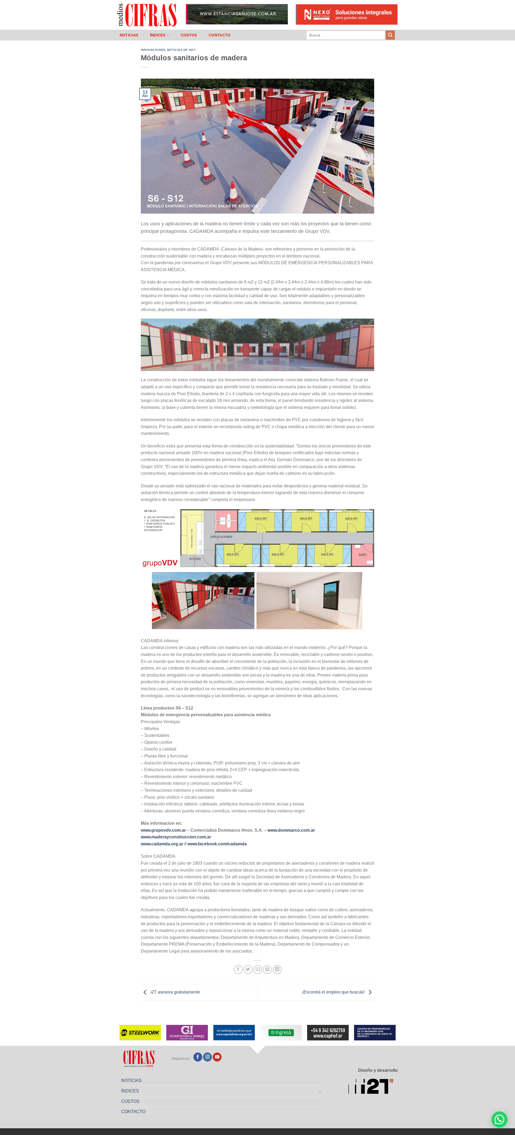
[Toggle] (320, 1091)
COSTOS (189, 35)
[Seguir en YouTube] (217, 1057)
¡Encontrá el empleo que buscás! (334, 992)
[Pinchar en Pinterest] (267, 969)
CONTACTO (219, 35)
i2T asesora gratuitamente (174, 992)
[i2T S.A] (373, 1087)
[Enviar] (390, 35)
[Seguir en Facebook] (197, 1057)
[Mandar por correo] (257, 969)
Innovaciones (153, 49)
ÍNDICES (157, 35)
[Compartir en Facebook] (238, 969)
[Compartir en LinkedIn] (277, 969)
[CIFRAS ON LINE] (147, 15)
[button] (499, 1119)
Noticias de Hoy (181, 49)
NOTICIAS (129, 35)
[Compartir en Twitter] (248, 969)
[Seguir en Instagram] (207, 1057)
